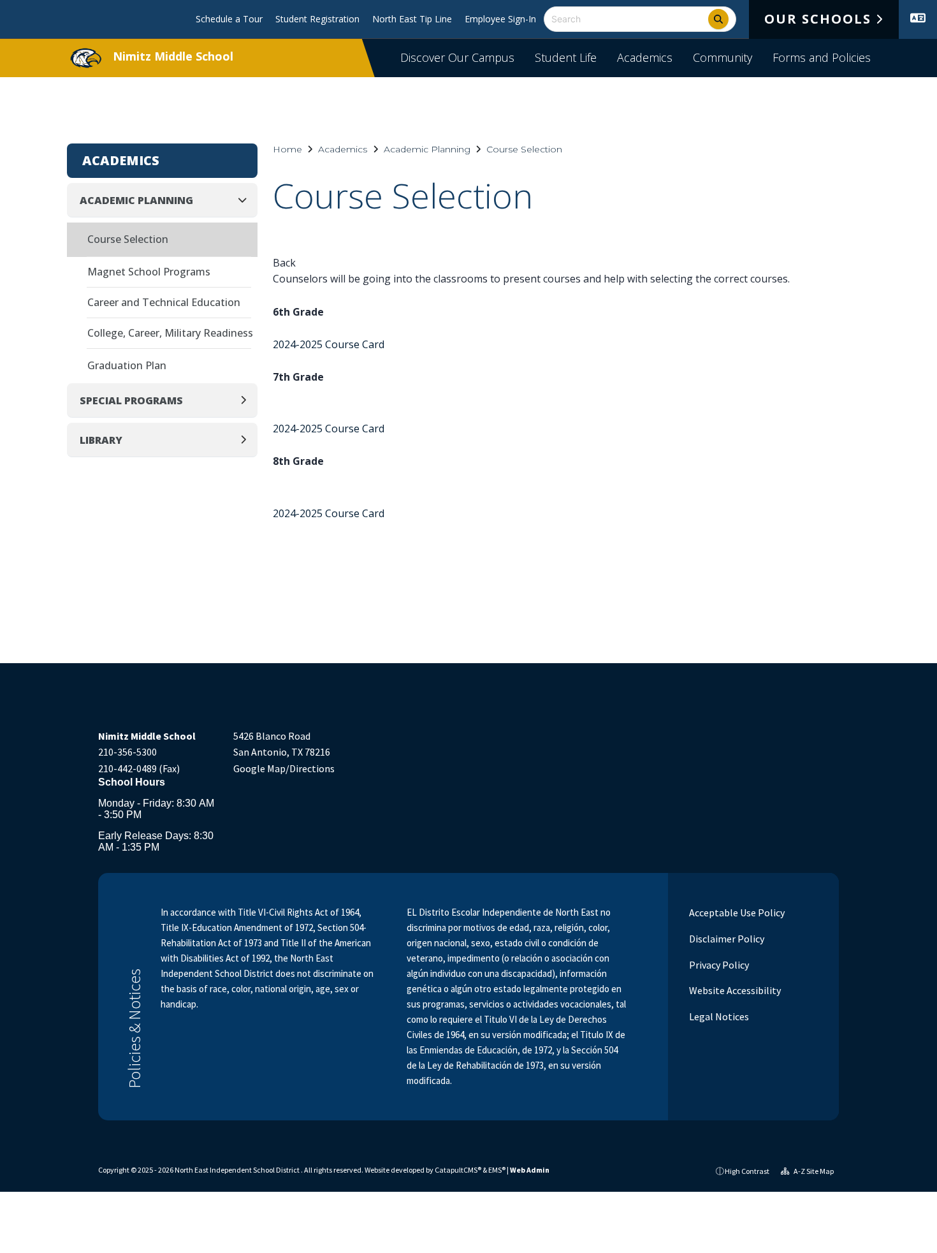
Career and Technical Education (163, 302)
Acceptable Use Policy (736, 912)
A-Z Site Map (813, 1171)
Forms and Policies (822, 57)
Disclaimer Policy (725, 938)
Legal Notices (718, 1016)
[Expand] (247, 400)
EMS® (496, 1170)
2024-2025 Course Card (328, 344)
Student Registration (317, 19)
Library (101, 440)
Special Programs (131, 400)
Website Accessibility (734, 990)
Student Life (566, 57)
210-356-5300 (127, 751)
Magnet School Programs (148, 272)
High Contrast (747, 1171)
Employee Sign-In (500, 19)
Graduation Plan (126, 365)
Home (287, 149)
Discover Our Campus (457, 57)
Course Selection (524, 149)
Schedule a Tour (229, 19)
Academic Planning (427, 149)
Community (722, 57)
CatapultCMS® (458, 1170)
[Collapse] (246, 199)
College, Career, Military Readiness (170, 333)
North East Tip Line (412, 19)
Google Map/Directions (284, 768)
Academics (644, 57)
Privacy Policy (718, 964)
